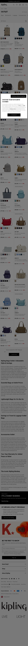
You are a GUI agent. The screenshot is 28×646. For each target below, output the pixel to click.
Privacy (19, 105)
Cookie (24, 105)
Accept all (14, 114)
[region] (14, 106)
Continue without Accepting (18, 96)
